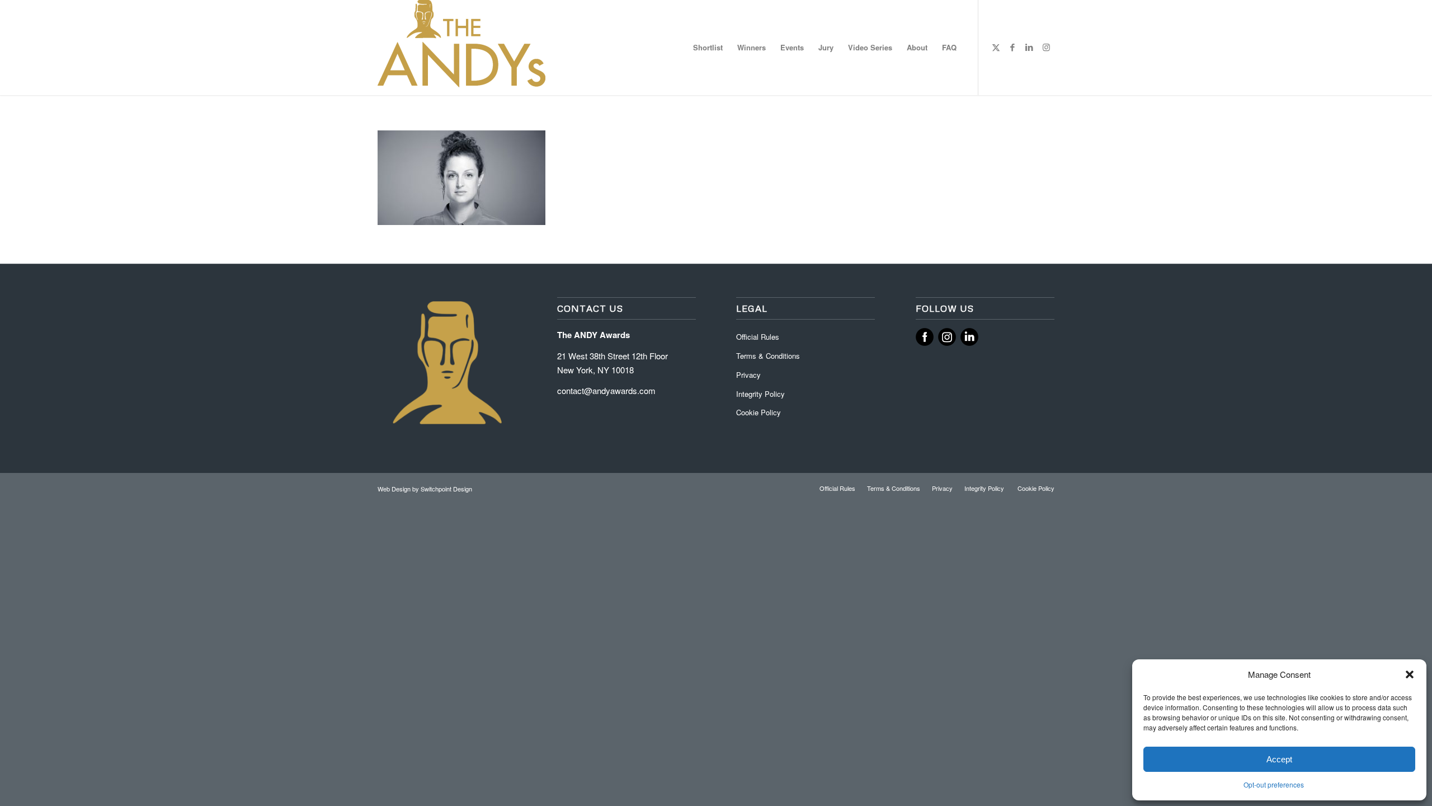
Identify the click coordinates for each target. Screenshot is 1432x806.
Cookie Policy (758, 412)
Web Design (395, 488)
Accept (1279, 759)
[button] (1409, 674)
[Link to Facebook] (1012, 47)
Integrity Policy (761, 393)
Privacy (748, 374)
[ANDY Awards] (461, 47)
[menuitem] (708, 47)
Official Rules (757, 336)
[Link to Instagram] (1046, 47)
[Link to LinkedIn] (1029, 47)
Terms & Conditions (768, 355)
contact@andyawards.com (606, 390)
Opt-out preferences (1273, 784)
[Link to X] (995, 47)
